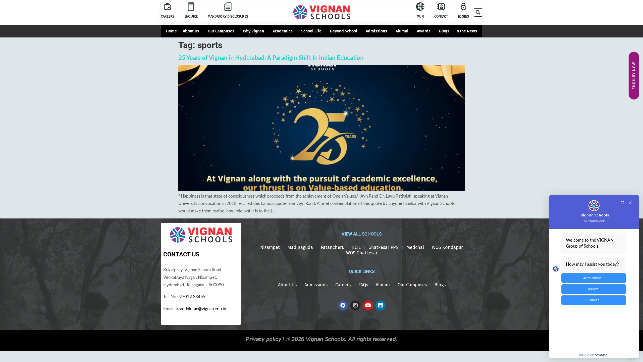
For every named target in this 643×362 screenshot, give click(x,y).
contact (441, 16)
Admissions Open (595, 221)
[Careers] (167, 7)
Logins (463, 16)
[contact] (441, 7)
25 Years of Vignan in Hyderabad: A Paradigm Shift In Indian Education (270, 58)
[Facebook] (343, 305)
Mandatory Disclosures (228, 16)
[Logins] (463, 7)
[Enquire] (191, 7)
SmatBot (601, 355)
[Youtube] (368, 305)
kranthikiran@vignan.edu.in (201, 309)
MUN (420, 16)
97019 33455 (192, 297)
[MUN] (420, 7)
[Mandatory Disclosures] (228, 7)
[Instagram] (355, 305)
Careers (167, 16)
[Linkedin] (381, 305)
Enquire (191, 16)
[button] (478, 12)
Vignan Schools (594, 215)
